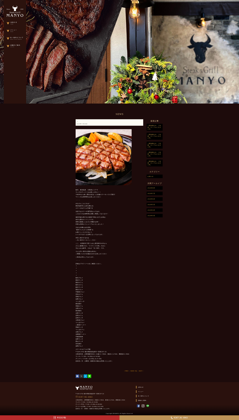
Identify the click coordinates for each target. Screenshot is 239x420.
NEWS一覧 (133, 371)
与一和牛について (143, 396)
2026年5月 (151, 204)
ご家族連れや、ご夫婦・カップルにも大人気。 (154, 127)
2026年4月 (151, 210)
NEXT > (141, 371)
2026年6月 (151, 199)
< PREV (126, 371)
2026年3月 (151, 215)
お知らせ (150, 176)
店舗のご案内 (142, 400)
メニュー (140, 391)
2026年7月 (151, 193)
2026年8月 (151, 188)
